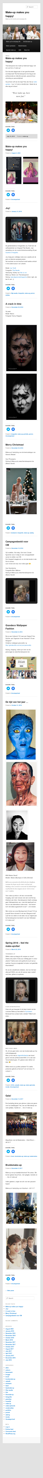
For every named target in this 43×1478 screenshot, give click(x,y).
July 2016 (9, 1360)
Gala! (8, 1095)
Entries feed (9, 1429)
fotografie (21, 293)
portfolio (25, 434)
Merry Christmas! (15, 444)
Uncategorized (15, 199)
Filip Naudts (16, 270)
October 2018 (10, 1338)
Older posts (10, 1290)
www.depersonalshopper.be (19, 277)
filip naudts (14, 293)
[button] (17, 235)
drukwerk (14, 533)
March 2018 (9, 1340)
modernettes (33, 1156)
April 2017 (9, 1353)
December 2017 (10, 1342)
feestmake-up (19, 1156)
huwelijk (8, 1401)
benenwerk (9, 1372)
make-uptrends (30, 1085)
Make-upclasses (10, 46)
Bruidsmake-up (27, 41)
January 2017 (10, 1355)
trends (7, 1087)
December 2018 (10, 1333)
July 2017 (9, 1351)
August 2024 (9, 1329)
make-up (25, 136)
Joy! (8, 208)
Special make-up (11, 50)
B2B (20, 50)
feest (12, 1156)
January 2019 (10, 1331)
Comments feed (11, 1431)
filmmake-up (10, 1394)
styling (7, 295)
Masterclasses (22, 46)
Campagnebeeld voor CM (14, 1315)
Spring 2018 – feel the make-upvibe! (17, 944)
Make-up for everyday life (13, 41)
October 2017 (10, 1347)
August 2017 (9, 1349)
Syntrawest (28, 1011)
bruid (7, 1377)
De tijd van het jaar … (17, 701)
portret (32, 293)
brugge (8, 1374)
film (7, 1392)
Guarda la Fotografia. (12, 252)
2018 (12, 1085)
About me (27, 50)
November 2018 (10, 1335)
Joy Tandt (13, 268)
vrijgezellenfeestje (22, 1055)
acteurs (8, 1370)
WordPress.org (10, 1434)
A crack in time (13, 303)
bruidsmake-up (10, 1379)
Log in (8, 1427)
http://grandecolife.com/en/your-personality (18, 645)
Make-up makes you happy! (14, 1306)
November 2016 (10, 1358)
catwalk (17, 1085)
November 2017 (10, 1344)
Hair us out (23, 273)
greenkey (8, 1399)
